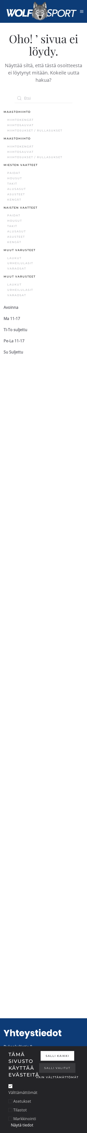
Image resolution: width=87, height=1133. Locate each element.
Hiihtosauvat (20, 125)
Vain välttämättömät (57, 1077)
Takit (12, 183)
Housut (14, 178)
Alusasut (16, 189)
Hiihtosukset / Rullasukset (34, 130)
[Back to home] (42, 11)
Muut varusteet (20, 250)
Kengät (14, 199)
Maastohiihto (17, 112)
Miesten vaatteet (21, 165)
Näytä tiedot (22, 1125)
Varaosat (16, 268)
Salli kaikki (57, 1056)
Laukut (14, 258)
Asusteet (16, 194)
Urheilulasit (20, 263)
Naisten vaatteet (20, 207)
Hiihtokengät (20, 120)
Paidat (13, 173)
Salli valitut (57, 1068)
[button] (81, 11)
